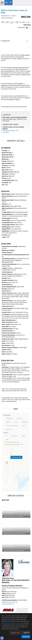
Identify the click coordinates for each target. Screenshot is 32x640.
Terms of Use (17, 623)
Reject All (26, 632)
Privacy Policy (7, 623)
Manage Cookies (15, 632)
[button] (1, 638)
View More (6, 132)
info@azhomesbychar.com (10, 130)
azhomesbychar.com (8, 604)
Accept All (26, 636)
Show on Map (17, 457)
